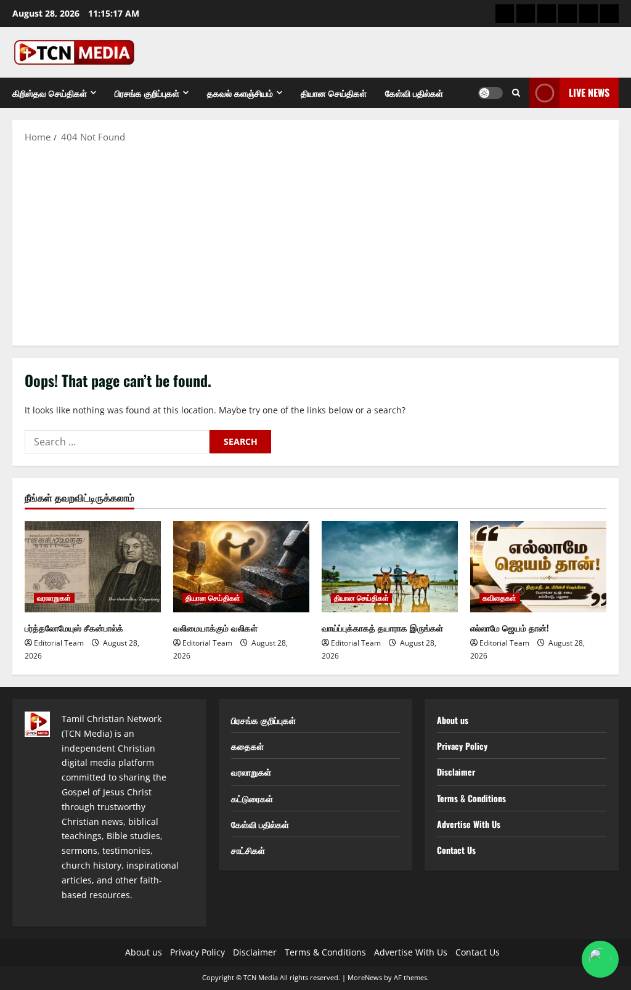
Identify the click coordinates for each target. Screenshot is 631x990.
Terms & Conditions (471, 798)
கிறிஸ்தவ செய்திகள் (49, 92)
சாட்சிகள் (248, 849)
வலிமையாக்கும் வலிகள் (215, 627)
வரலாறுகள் (54, 598)
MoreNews (365, 977)
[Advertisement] (315, 244)
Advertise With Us (468, 824)
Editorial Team (59, 643)
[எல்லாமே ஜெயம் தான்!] (538, 566)
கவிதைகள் (499, 598)
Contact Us (456, 849)
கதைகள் (247, 745)
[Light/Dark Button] (490, 93)
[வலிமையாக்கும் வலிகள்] (241, 566)
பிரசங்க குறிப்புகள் (147, 92)
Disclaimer (456, 771)
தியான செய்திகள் (334, 92)
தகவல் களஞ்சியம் (240, 92)
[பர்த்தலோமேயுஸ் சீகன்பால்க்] (93, 566)
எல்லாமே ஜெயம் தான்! (509, 627)
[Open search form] (516, 93)
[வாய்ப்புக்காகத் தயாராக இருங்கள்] (390, 566)
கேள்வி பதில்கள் (414, 92)
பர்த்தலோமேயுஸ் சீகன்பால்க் (74, 627)
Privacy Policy (462, 745)
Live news (589, 92)
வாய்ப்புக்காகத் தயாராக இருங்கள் (382, 627)
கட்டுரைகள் (252, 798)
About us (452, 719)
